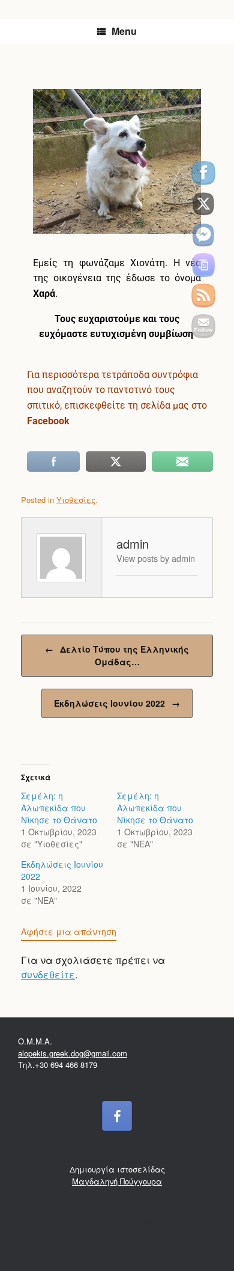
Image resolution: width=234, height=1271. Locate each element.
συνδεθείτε (48, 974)
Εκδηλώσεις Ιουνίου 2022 (117, 703)
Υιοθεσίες (75, 499)
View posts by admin (155, 558)
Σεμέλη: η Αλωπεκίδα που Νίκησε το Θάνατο (59, 808)
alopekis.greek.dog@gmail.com (72, 1053)
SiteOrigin (109, 1247)
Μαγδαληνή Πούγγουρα (117, 1181)
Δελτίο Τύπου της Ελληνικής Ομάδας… (117, 655)
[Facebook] (117, 1116)
